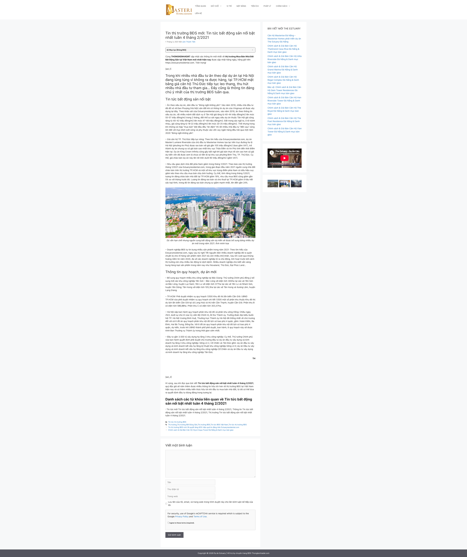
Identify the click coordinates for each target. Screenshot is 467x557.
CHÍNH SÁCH (281, 6)
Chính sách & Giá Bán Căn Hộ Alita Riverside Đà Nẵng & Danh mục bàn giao (285, 59)
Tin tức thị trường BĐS (177, 422)
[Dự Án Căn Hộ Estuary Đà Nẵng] (179, 9)
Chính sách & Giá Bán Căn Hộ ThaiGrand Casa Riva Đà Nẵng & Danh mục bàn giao (283, 49)
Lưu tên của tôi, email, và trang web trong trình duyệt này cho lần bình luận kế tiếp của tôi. (210, 503)
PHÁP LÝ (267, 6)
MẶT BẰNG (241, 6)
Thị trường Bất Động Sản (187, 425)
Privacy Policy (182, 516)
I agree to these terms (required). (181, 523)
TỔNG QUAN (200, 6)
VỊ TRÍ (229, 6)
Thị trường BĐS (204, 425)
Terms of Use (200, 516)
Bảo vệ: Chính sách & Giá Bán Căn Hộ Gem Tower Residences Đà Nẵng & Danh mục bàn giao (284, 90)
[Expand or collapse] (252, 50)
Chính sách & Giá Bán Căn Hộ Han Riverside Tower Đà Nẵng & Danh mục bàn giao (284, 100)
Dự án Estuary (220, 553)
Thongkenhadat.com (260, 553)
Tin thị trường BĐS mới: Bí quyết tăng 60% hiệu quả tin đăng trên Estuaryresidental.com (203, 427)
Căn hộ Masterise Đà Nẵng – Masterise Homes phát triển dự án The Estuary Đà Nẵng (284, 38)
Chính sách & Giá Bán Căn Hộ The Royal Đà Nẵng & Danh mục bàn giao (284, 111)
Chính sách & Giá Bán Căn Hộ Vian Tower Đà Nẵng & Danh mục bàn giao (285, 131)
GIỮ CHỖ (215, 6)
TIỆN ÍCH (255, 6)
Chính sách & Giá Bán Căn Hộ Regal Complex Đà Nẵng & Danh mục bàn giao (283, 80)
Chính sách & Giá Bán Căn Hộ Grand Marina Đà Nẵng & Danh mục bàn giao (283, 69)
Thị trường (172, 425)
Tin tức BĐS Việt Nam (219, 425)
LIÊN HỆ (198, 13)
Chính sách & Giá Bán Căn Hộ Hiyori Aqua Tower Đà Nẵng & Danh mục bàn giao (201, 430)
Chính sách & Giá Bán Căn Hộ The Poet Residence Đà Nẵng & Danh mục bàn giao (284, 121)
